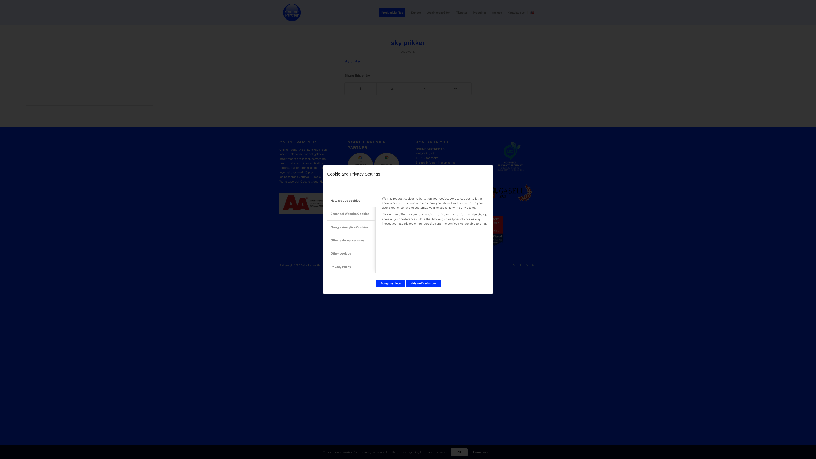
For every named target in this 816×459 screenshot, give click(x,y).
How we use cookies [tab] (345, 200)
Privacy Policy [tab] (341, 267)
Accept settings (391, 283)
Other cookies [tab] (341, 253)
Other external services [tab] (347, 240)
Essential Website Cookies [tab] (350, 213)
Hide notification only (424, 283)
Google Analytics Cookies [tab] (349, 227)
